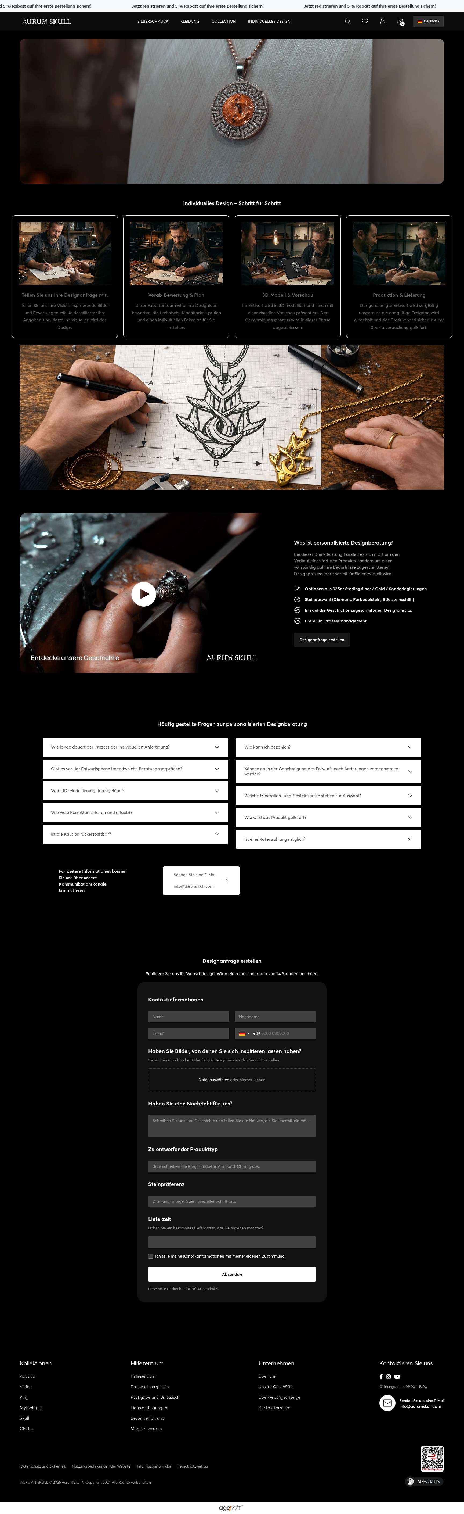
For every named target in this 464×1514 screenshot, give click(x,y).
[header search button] (347, 21)
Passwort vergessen (150, 1386)
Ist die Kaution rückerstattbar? (81, 834)
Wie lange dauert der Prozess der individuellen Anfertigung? (110, 747)
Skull (24, 1418)
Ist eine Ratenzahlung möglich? (274, 839)
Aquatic (27, 1376)
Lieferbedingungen (149, 1407)
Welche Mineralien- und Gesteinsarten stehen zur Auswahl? (302, 795)
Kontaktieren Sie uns (406, 1363)
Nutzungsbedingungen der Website (101, 1466)
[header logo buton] (46, 21)
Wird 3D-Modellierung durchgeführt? (87, 790)
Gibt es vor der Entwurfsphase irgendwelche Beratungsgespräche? (116, 768)
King (24, 1397)
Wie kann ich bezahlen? (267, 747)
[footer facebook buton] (381, 1377)
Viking (26, 1386)
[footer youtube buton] (397, 1377)
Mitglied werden (146, 1428)
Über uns (267, 1376)
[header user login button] (382, 21)
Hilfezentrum (147, 1363)
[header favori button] (365, 21)
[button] (152, 21)
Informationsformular (154, 1466)
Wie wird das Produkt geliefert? (275, 817)
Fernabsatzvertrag (192, 1466)
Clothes (27, 1428)
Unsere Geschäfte (276, 1386)
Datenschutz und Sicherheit (43, 1466)
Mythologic (31, 1407)
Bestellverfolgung (148, 1418)
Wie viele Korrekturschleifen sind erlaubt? (91, 812)
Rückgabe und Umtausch (155, 1397)
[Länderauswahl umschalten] (244, 1033)
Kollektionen (36, 1363)
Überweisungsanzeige (279, 1397)
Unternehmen (276, 1363)
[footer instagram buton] (388, 1377)
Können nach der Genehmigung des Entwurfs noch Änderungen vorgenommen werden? (321, 771)
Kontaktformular (275, 1407)
